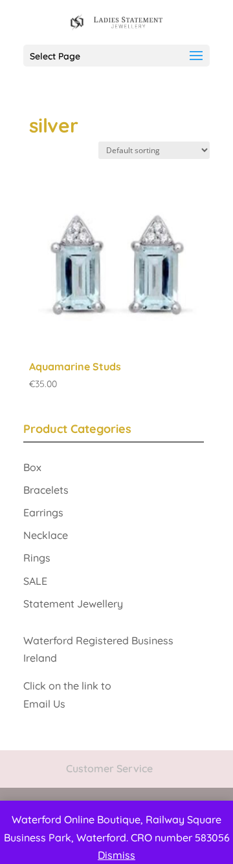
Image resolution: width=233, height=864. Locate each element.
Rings (36, 557)
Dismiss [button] (116, 854)
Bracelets (46, 489)
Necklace (45, 535)
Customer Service (109, 768)
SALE (35, 580)
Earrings (43, 512)
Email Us (45, 703)
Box (32, 467)
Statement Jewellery (73, 603)
